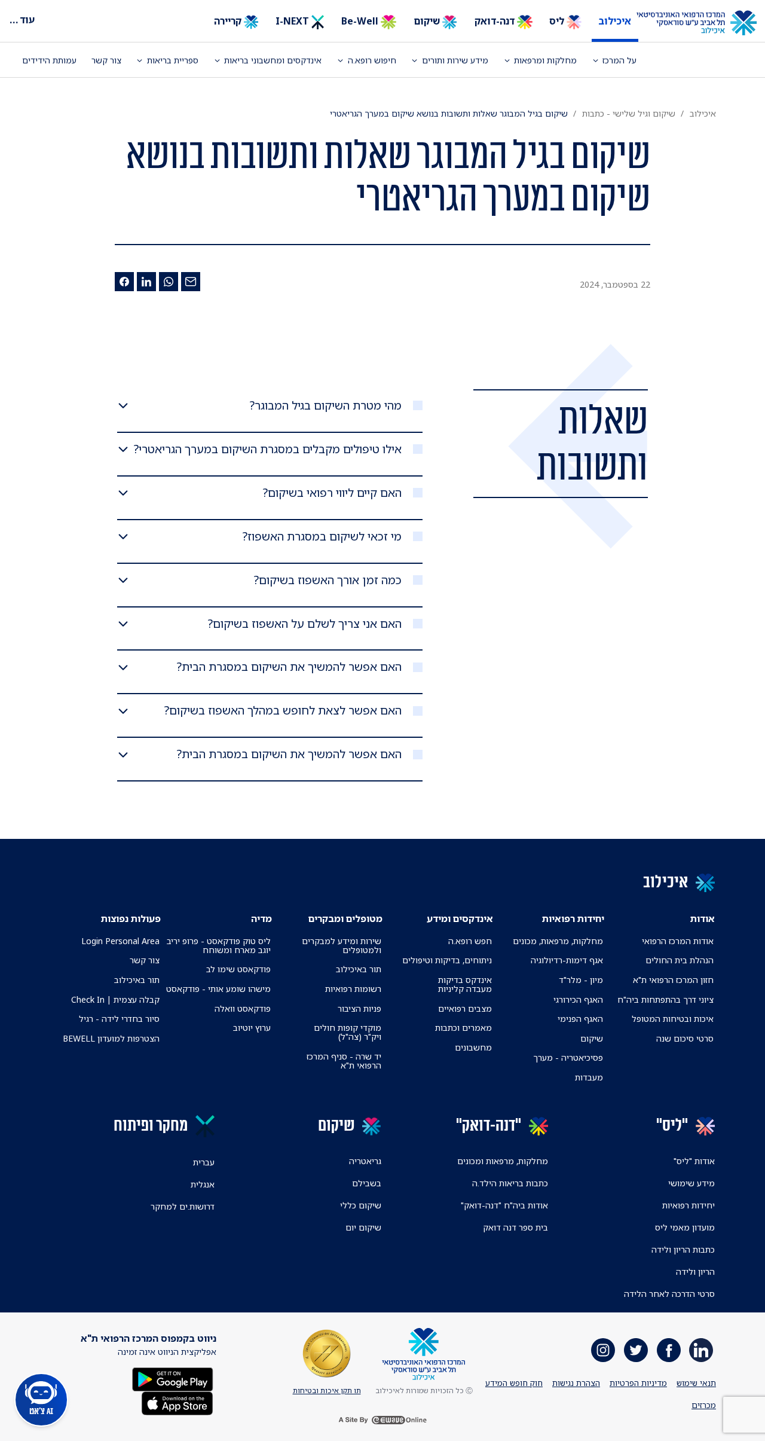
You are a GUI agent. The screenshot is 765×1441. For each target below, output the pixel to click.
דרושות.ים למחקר (183, 1206)
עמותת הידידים (49, 60)
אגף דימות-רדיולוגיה (567, 960)
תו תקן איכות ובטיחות (327, 1390)
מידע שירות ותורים (455, 60)
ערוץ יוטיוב (252, 1027)
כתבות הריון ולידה (683, 1249)
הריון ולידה (695, 1271)
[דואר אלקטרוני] (190, 281)
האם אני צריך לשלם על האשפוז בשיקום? (305, 624)
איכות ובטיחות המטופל (673, 1018)
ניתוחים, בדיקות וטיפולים (447, 960)
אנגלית (203, 1184)
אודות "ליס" (694, 1161)
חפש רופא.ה (470, 941)
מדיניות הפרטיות (638, 1383)
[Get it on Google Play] (172, 1378)
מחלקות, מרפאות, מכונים (558, 941)
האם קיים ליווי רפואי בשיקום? (332, 493)
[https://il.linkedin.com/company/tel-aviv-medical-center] (701, 1350)
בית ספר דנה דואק (515, 1227)
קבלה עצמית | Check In (115, 999)
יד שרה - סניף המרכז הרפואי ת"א (344, 1061)
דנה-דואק (496, 21)
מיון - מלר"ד (581, 979)
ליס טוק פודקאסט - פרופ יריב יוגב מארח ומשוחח (218, 945)
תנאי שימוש (696, 1383)
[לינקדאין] (146, 281)
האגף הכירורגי (578, 999)
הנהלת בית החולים (679, 960)
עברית (204, 1162)
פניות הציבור (359, 1008)
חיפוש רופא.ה (372, 60)
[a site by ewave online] (382, 1419)
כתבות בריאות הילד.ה (510, 1183)
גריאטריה (365, 1161)
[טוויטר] (636, 1350)
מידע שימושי (691, 1183)
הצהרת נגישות (576, 1383)
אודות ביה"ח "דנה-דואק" (504, 1205)
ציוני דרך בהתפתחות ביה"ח (665, 999)
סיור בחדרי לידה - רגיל (119, 1018)
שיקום (428, 21)
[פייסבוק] (124, 281)
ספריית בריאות (172, 60)
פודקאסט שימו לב (238, 969)
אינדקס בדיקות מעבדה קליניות (465, 984)
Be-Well (361, 21)
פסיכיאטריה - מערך (568, 1057)
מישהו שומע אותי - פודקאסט (218, 988)
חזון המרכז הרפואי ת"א (673, 979)
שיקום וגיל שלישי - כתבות (628, 113)
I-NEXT (293, 21)
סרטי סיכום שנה (685, 1038)
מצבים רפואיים (465, 1008)
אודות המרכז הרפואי (678, 941)
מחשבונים (473, 1047)
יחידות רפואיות (688, 1205)
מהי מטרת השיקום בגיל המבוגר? (326, 406)
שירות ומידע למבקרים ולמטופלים (341, 945)
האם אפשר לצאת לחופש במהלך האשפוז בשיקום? (283, 711)
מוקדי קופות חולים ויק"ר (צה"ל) (347, 1032)
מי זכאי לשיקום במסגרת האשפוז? (322, 537)
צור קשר (106, 60)
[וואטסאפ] (168, 281)
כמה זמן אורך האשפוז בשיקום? (328, 580)
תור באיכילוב (358, 969)
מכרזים (703, 1405)
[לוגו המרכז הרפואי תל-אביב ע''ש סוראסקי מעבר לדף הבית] (705, 23)
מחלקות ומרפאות (545, 60)
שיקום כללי (360, 1205)
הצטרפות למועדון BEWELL (111, 1038)
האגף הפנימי (580, 1018)
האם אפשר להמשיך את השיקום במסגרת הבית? (289, 667)
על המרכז (619, 60)
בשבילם (366, 1183)
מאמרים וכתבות (463, 1027)
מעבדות (589, 1077)
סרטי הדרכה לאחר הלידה (669, 1293)
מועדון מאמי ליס (685, 1227)
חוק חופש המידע (514, 1383)
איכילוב (614, 21)
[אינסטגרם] (603, 1350)
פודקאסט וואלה (243, 1008)
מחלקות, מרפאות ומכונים (502, 1161)
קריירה (229, 21)
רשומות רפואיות (353, 988)
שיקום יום (363, 1227)
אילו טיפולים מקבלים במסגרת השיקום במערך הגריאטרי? (268, 449)
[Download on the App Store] (177, 1402)
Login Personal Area (120, 941)
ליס (558, 21)
